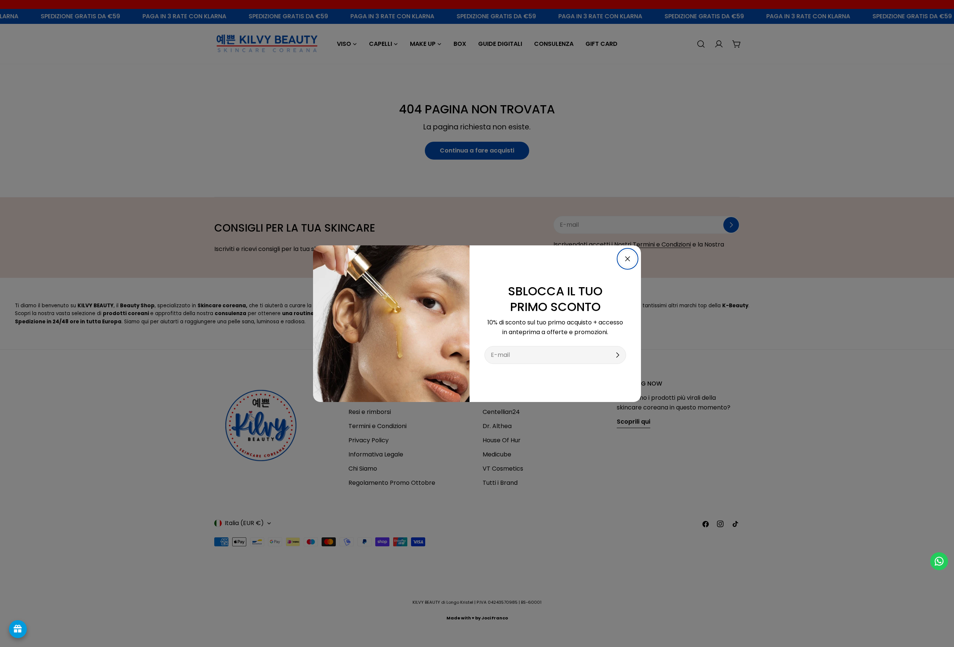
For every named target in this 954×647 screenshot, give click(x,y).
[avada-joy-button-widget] (18, 629)
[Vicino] (627, 259)
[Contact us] (939, 561)
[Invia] (617, 355)
